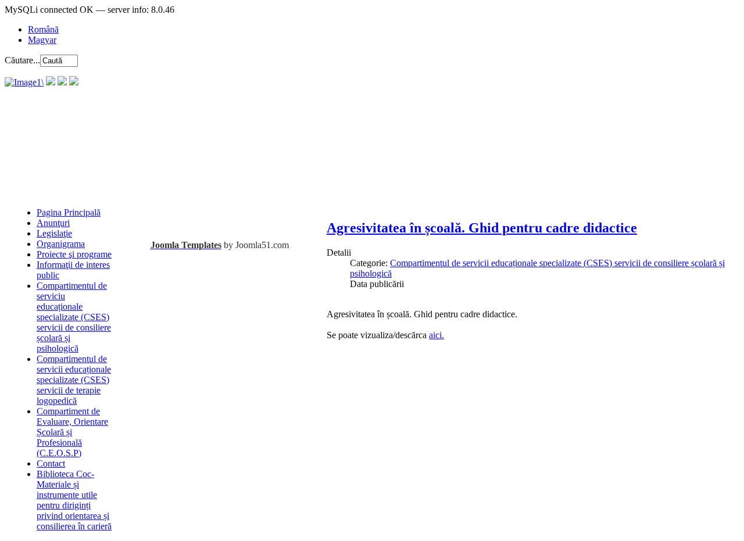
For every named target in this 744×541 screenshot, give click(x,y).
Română (43, 29)
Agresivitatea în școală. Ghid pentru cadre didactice (482, 227)
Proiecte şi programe (74, 254)
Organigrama (61, 244)
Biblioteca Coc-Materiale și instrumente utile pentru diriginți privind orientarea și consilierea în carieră (74, 500)
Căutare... (22, 60)
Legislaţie (54, 233)
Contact (51, 463)
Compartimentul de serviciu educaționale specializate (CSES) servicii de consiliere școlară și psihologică (74, 317)
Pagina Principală (69, 212)
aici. (436, 335)
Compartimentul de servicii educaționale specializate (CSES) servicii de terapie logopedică (74, 380)
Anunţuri (53, 223)
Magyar (42, 40)
